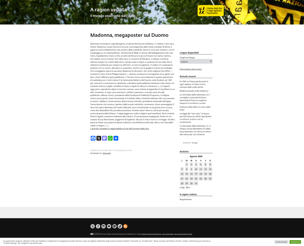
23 (191, 178)
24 (196, 178)
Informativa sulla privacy (191, 69)
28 (182, 183)
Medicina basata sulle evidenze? (194, 91)
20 (210, 174)
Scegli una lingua (187, 57)
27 (210, 178)
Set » (188, 187)
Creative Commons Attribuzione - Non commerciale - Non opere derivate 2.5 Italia (166, 234)
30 (191, 183)
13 (210, 169)
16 (191, 174)
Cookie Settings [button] (281, 242)
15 (187, 174)
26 (205, 178)
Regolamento (186, 199)
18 (201, 174)
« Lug (182, 187)
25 (201, 178)
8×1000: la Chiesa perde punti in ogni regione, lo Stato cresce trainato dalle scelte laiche (194, 84)
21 (182, 178)
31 (196, 183)
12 (205, 169)
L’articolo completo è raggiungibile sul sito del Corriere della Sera (119, 128)
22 (187, 178)
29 (187, 183)
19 (205, 174)
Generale (106, 153)
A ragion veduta (108, 10)
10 (196, 169)
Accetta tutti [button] (295, 242)
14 (182, 174)
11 (201, 169)
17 (196, 174)
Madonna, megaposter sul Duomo (129, 35)
